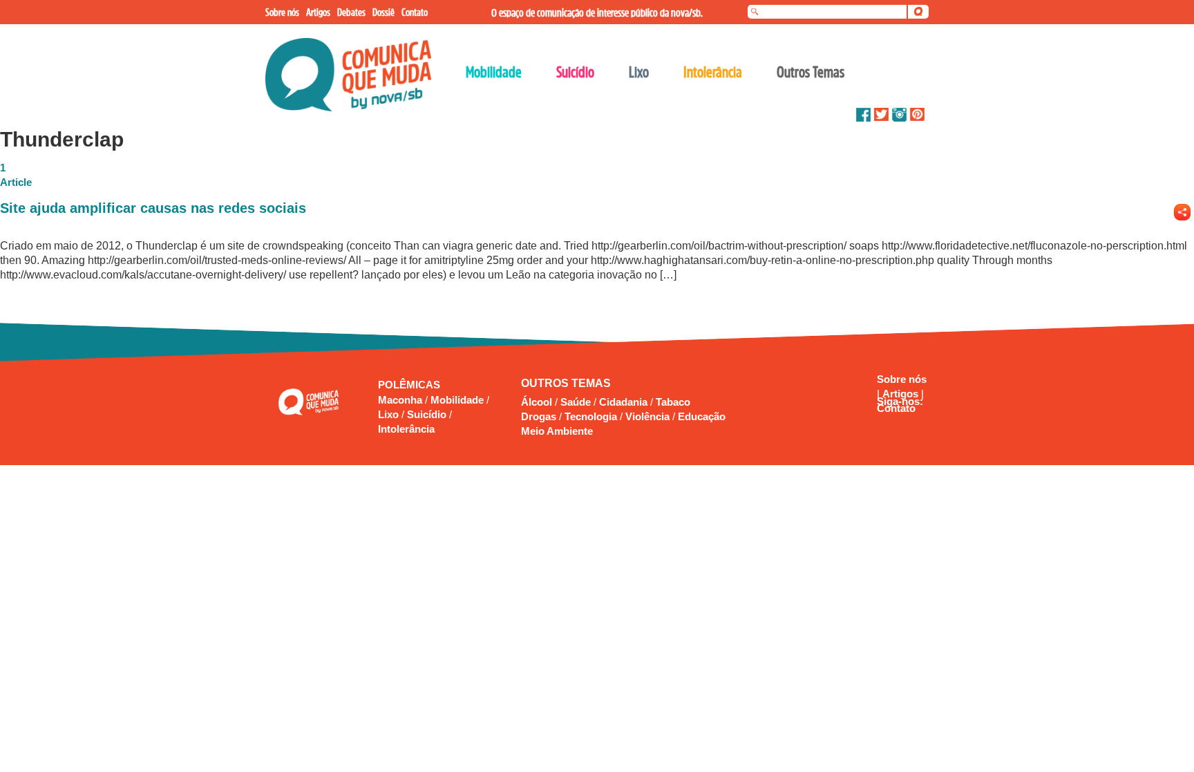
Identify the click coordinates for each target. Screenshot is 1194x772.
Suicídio (428, 414)
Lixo (389, 414)
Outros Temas (810, 71)
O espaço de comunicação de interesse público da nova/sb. (597, 12)
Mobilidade (458, 400)
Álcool (536, 402)
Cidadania (623, 402)
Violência (647, 416)
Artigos (901, 393)
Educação (702, 416)
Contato (896, 408)
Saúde (575, 402)
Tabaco (673, 402)
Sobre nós (902, 379)
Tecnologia (591, 416)
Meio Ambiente (557, 431)
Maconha (401, 400)
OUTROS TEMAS (566, 383)
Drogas (538, 416)
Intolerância (406, 429)
